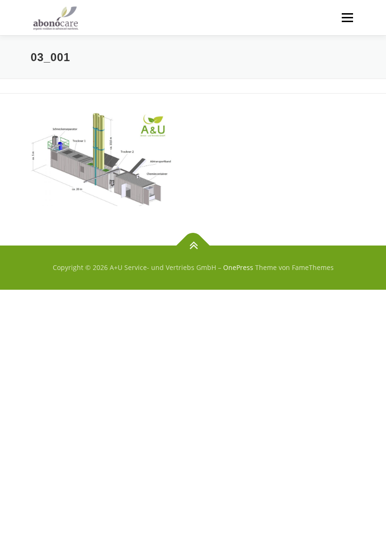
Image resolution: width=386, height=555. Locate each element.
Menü (347, 17)
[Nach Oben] (193, 245)
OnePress (238, 267)
